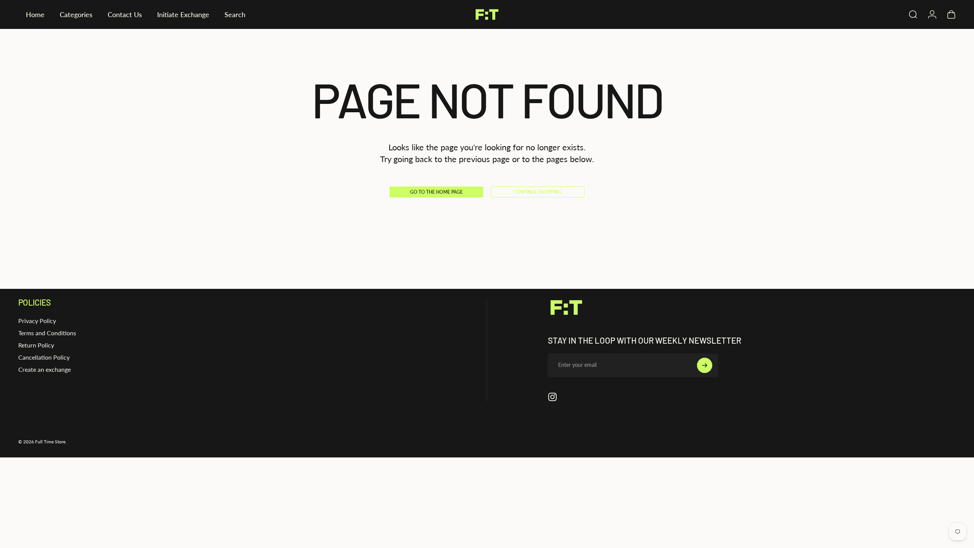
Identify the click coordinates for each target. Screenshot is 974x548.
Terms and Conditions (47, 332)
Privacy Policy (37, 320)
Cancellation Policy (44, 357)
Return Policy (36, 345)
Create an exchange (44, 369)
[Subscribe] (704, 365)
